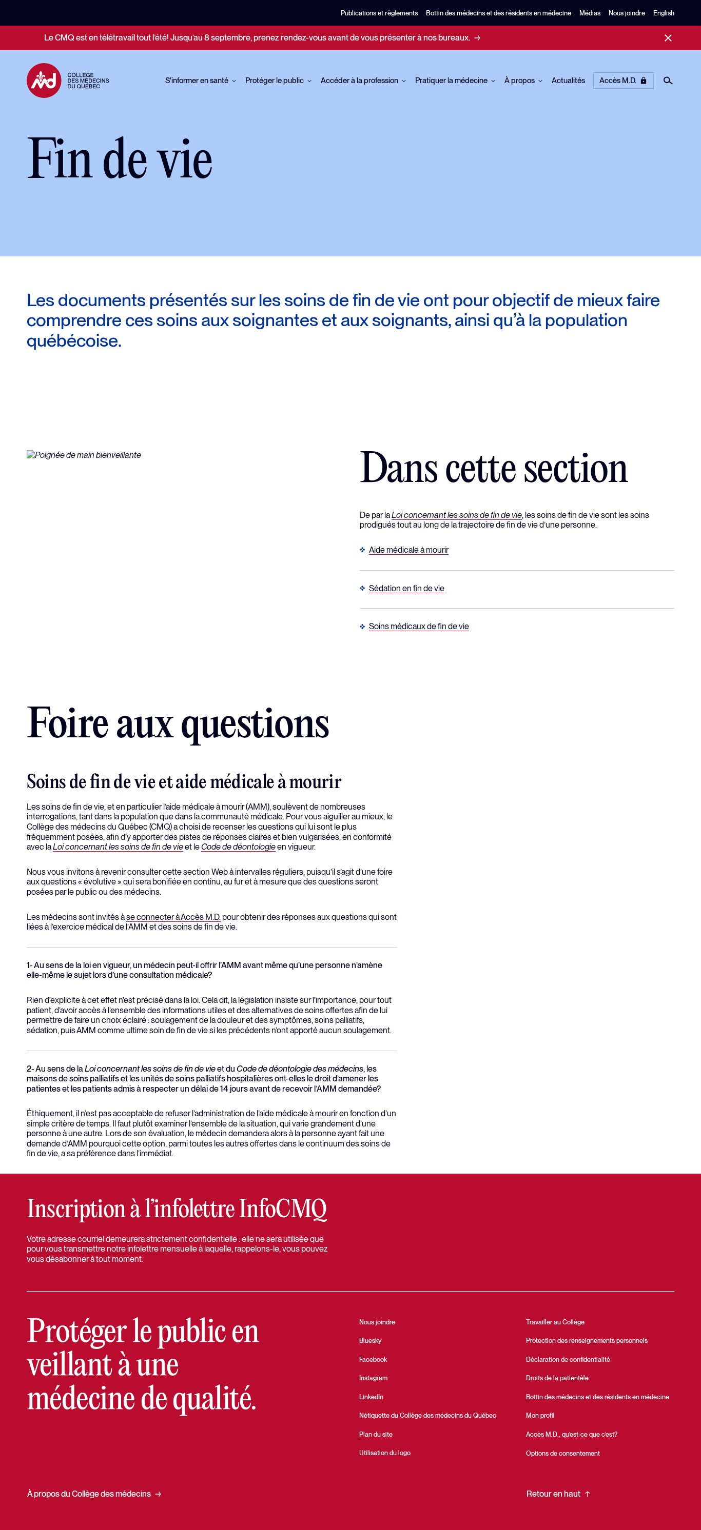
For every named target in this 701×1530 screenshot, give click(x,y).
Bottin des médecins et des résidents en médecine (498, 13)
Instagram (373, 1378)
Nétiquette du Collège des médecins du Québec (427, 1415)
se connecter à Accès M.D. (173, 917)
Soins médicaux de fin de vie (419, 626)
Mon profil (540, 1415)
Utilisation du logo (385, 1453)
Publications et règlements (379, 13)
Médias (589, 13)
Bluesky (370, 1340)
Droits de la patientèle (557, 1378)
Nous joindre (627, 13)
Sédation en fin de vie (406, 588)
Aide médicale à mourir (409, 550)
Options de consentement (563, 1453)
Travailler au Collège (555, 1322)
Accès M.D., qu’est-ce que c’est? (571, 1434)
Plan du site (376, 1434)
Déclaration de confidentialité (568, 1359)
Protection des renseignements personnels (587, 1340)
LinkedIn (371, 1397)
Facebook (373, 1359)
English (663, 13)
